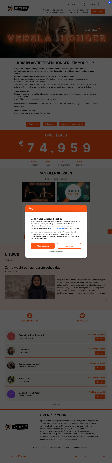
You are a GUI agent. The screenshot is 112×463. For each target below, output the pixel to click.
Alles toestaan (43, 246)
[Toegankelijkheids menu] (109, 2)
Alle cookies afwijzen (56, 251)
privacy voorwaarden (57, 228)
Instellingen (69, 246)
